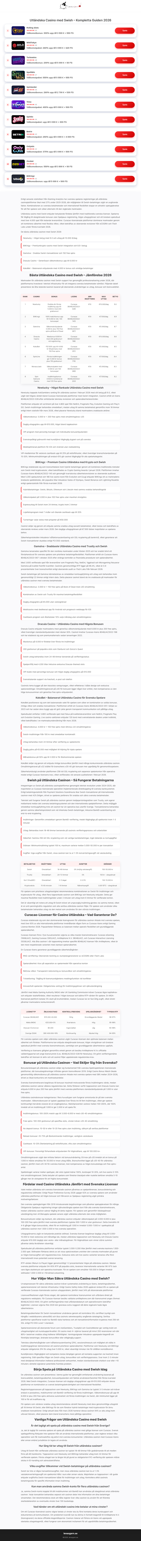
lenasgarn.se (70, 1533)
